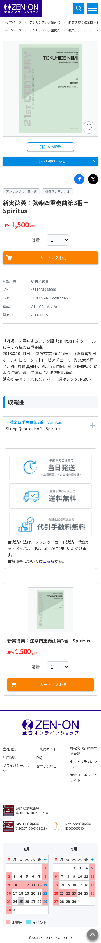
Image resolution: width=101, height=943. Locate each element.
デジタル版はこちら (50, 161)
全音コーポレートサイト (83, 777)
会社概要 (9, 748)
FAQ (39, 757)
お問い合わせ (46, 766)
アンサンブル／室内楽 (44, 22)
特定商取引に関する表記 (83, 751)
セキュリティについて (83, 764)
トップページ (12, 22)
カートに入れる (53, 257)
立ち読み (54, 146)
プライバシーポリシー (16, 768)
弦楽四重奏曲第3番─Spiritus (36, 422)
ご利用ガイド (46, 748)
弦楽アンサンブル (80, 30)
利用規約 (9, 757)
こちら (48, 561)
